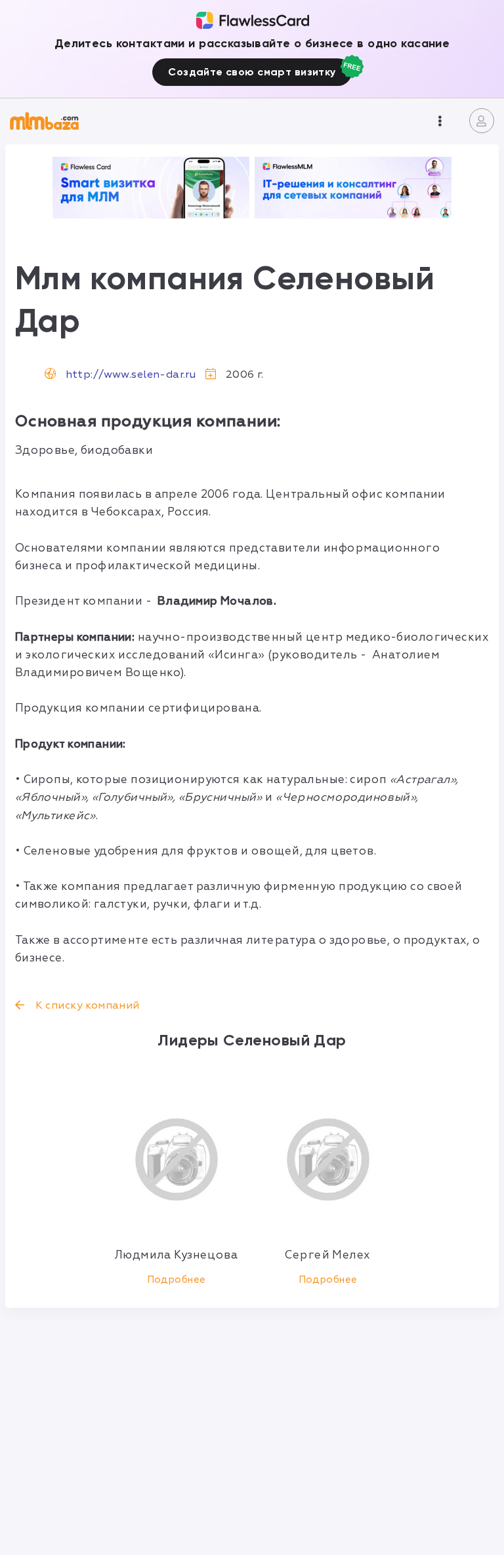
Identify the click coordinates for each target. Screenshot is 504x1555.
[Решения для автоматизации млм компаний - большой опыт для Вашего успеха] (150, 187)
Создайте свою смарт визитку (251, 72)
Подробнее (176, 1280)
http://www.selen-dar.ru (131, 374)
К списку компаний (86, 1005)
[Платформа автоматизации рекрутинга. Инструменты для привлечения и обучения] (353, 187)
